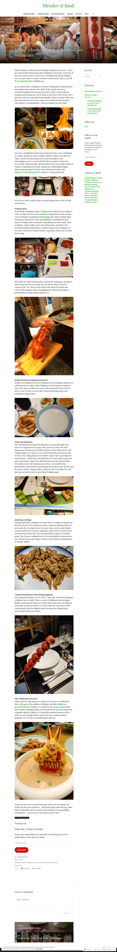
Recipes (95, 198)
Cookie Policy (39, 949)
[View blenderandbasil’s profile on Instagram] (85, 126)
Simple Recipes (29, 14)
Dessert (88, 182)
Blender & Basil (58, 5)
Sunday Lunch (43, 14)
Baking (70, 14)
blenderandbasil (22, 857)
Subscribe (21, 850)
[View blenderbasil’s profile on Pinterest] (87, 126)
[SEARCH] (93, 13)
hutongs (52, 70)
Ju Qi (67, 78)
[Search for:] (93, 76)
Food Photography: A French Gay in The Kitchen (94, 103)
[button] (30, 128)
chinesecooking (26, 862)
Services (79, 14)
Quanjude (47, 219)
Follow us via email (91, 136)
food (35, 862)
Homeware (90, 189)
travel (55, 862)
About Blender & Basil (93, 91)
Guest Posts (95, 187)
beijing (18, 862)
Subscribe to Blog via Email (29, 828)
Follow (89, 164)
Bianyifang (45, 217)
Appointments (91, 178)
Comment (66, 913)
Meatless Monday (57, 14)
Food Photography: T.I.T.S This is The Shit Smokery (94, 111)
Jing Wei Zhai (26, 81)
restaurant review (45, 862)
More (87, 14)
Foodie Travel (19, 45)
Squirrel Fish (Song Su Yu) (27, 172)
